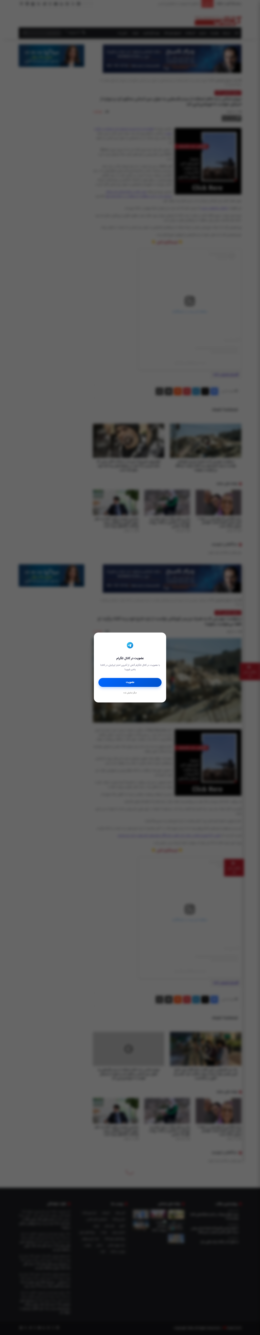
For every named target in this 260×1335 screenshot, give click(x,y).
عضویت (130, 682)
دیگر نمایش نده (130, 693)
